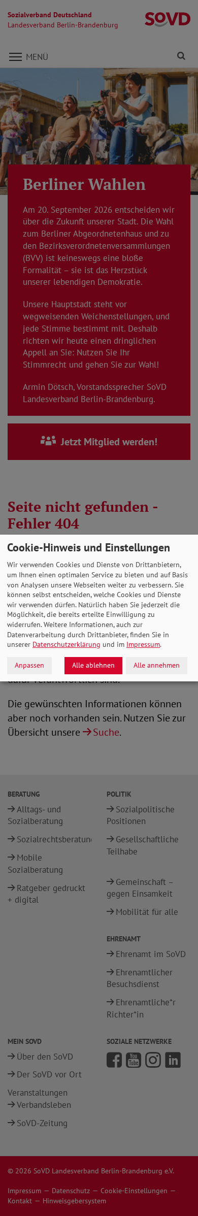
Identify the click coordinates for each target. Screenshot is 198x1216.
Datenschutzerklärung (66, 644)
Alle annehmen (157, 665)
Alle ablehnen (93, 665)
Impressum (143, 644)
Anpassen (29, 665)
